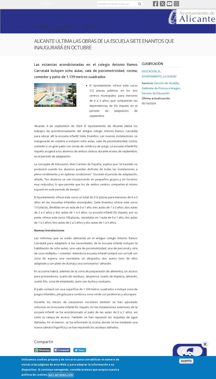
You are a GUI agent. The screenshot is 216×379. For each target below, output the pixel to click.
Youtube (169, 3)
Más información (61, 375)
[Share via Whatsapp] (42, 349)
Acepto (186, 361)
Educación (149, 71)
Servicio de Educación (156, 93)
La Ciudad (41, 26)
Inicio (23, 26)
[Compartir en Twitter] (79, 349)
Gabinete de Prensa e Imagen (161, 88)
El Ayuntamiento (65, 26)
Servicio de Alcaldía (166, 83)
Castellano (76, 3)
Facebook (155, 3)
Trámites (89, 26)
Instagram (176, 3)
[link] (192, 21)
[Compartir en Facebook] (62, 349)
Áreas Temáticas (57, 30)
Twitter (162, 3)
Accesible (47, 3)
